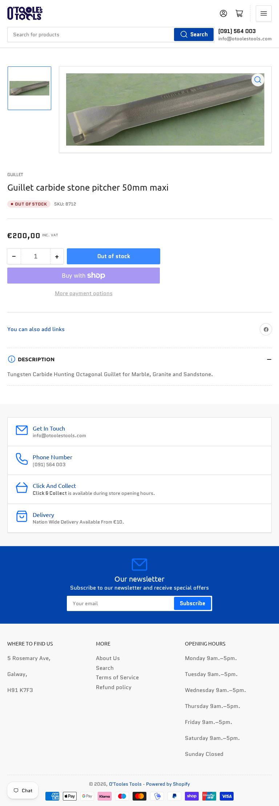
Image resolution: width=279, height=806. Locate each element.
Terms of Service (117, 677)
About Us (108, 658)
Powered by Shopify (168, 784)
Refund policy (114, 687)
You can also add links (36, 329)
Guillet (15, 174)
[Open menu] (264, 13)
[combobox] (111, 34)
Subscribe (192, 603)
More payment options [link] (84, 293)
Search (199, 34)
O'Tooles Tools (125, 784)
